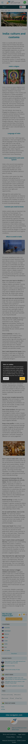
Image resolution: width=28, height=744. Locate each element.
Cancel (6, 378)
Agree (22, 378)
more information (19, 375)
